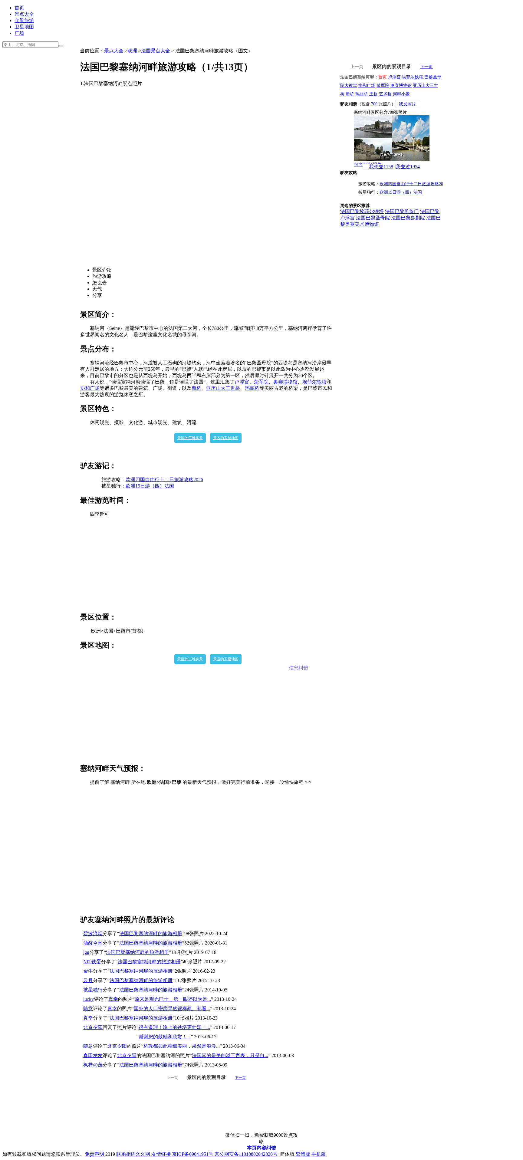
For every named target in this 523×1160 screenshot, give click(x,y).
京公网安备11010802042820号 (246, 1154)
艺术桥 (385, 94)
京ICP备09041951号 (192, 1154)
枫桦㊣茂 (93, 1064)
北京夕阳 (93, 1027)
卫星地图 (24, 26)
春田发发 (93, 1055)
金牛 (88, 971)
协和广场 (90, 388)
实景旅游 (24, 20)
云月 (88, 980)
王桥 (373, 94)
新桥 (196, 388)
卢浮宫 (242, 381)
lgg (86, 952)
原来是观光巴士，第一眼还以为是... (173, 999)
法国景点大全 (155, 50)
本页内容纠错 (261, 1147)
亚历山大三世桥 (223, 388)
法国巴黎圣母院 (373, 217)
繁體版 (303, 1154)
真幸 (113, 999)
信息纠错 (298, 667)
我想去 (381, 166)
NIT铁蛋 (92, 961)
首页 (19, 7)
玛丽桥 (252, 388)
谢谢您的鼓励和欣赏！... (165, 1036)
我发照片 (407, 104)
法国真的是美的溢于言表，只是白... (230, 1055)
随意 (88, 1008)
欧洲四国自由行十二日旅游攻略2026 (164, 479)
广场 (19, 33)
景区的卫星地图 (225, 438)
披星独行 (93, 989)
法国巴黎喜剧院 (408, 217)
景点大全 (24, 14)
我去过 (408, 166)
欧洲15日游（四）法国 (150, 485)
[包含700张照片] (391, 138)
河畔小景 (401, 94)
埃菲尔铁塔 (314, 381)
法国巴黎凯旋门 (402, 211)
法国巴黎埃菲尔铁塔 (362, 211)
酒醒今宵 (93, 942)
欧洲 (132, 50)
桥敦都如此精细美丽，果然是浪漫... (181, 1046)
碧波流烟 (93, 933)
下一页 (240, 1078)
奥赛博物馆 (285, 381)
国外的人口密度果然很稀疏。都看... (172, 1008)
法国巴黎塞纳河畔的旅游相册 (150, 933)
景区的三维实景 (190, 438)
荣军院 (261, 381)
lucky (88, 999)
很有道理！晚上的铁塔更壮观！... (174, 1027)
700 (374, 104)
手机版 (318, 1154)
